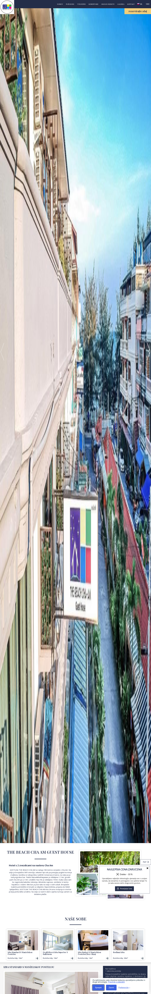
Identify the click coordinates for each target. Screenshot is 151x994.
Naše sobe (70, 4)
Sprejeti (98, 987)
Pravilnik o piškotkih (116, 982)
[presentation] (2, 352)
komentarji (93, 4)
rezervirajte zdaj (138, 11)
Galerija (120, 4)
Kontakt (131, 4)
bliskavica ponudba (138, 892)
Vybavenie (81, 4)
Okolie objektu (107, 4)
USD (147, 4)
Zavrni (111, 987)
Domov (60, 4)
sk (141, 4)
